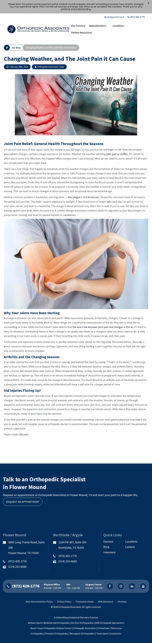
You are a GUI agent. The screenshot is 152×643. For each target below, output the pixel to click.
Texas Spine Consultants (108, 633)
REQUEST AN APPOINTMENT (22, 501)
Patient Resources (81, 32)
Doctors (108, 541)
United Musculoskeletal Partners (72, 617)
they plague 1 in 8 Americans (83, 197)
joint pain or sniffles (117, 154)
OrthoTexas (103, 628)
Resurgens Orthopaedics (82, 633)
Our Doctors (78, 25)
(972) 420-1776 (137, 16)
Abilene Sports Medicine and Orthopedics (49, 622)
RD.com (23, 434)
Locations (118, 25)
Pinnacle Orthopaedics (56, 633)
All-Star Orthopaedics (82, 622)
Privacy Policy (64, 601)
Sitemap (122, 601)
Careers (130, 547)
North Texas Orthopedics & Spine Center (50, 628)
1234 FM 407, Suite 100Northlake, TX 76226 (72, 544)
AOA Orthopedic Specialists (109, 622)
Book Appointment (114, 16)
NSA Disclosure (105, 601)
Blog (106, 547)
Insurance (109, 552)
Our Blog (16, 47)
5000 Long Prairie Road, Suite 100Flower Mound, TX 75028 (26, 547)
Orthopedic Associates (84, 628)
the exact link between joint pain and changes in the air (102, 327)
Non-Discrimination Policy (39, 601)
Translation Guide (85, 601)
